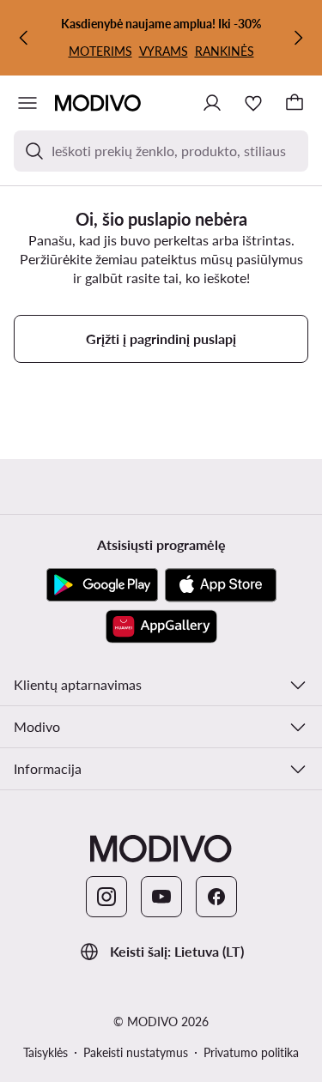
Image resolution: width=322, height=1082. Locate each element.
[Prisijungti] (212, 103)
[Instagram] (106, 896)
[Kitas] (298, 37)
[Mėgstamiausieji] (253, 103)
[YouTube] (161, 896)
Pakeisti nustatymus (135, 1052)
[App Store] (220, 585)
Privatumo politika (251, 1052)
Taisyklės (45, 1052)
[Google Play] (102, 585)
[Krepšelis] (294, 103)
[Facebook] (216, 896)
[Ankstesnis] (24, 37)
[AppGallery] (161, 626)
